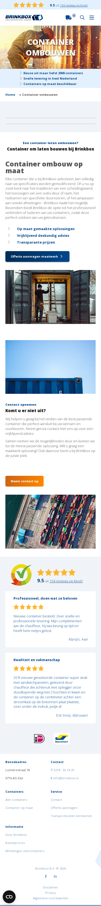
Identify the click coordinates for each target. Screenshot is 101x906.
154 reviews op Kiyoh (74, 5)
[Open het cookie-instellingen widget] (9, 896)
